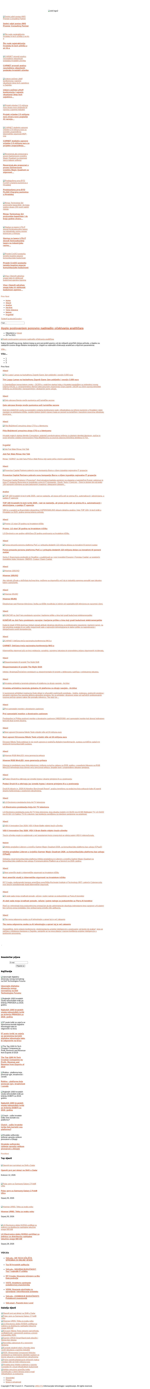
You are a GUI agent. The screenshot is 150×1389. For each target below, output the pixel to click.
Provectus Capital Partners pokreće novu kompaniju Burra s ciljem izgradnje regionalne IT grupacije (49, 475)
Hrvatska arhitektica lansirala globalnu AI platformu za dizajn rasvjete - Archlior (40, 688)
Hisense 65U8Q (10, 599)
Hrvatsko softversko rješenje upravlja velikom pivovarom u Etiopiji (12, 1146)
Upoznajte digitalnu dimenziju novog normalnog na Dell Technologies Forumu (11, 989)
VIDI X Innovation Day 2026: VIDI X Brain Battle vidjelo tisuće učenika (35, 830)
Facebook (10, 319)
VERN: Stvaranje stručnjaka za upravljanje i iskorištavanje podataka (22, 1290)
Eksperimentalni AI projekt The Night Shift (22, 667)
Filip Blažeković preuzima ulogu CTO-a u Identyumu (27, 431)
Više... (3, 349)
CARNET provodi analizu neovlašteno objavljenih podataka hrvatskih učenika (15, 68)
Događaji (9, 315)
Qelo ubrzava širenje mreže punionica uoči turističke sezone (31, 405)
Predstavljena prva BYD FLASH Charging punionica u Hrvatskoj (15, 192)
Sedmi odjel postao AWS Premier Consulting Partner (16, 25)
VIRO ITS (39, 1386)
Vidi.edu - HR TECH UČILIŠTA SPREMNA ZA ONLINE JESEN (19, 1259)
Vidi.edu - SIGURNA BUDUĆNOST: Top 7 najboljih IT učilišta (21, 1270)
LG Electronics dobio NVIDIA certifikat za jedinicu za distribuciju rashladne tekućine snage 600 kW (20, 1236)
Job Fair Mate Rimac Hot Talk (16, 454)
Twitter (3, 319)
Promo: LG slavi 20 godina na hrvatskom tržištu (25, 529)
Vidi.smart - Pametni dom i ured (19, 1303)
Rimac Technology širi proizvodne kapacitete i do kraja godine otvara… (15, 216)
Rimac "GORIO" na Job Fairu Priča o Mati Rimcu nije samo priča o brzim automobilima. (39, 459)
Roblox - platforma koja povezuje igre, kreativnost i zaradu (13, 1083)
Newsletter (10, 1378)
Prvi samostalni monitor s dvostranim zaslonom (25, 714)
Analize (9, 305)
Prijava (8, 1380)
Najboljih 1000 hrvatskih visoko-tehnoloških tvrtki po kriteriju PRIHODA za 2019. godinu (12, 1013)
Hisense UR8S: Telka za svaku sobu (17, 1211)
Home (8, 300)
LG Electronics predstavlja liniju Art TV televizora (26, 807)
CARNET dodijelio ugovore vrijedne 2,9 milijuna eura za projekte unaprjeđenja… (16, 143)
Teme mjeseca (12, 310)
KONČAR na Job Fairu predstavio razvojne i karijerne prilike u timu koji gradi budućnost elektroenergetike (52, 620)
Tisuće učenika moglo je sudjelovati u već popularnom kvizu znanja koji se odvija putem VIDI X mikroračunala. (48, 835)
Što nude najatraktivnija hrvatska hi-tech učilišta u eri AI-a (15, 45)
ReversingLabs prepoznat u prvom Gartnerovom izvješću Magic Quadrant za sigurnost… (16, 168)
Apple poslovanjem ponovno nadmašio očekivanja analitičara (42, 328)
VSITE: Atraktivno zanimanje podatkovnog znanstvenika (18, 1284)
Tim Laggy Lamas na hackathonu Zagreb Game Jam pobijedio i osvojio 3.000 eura (41, 380)
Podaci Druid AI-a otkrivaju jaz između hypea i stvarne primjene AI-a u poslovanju (41, 784)
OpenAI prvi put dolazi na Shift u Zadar (19, 1170)
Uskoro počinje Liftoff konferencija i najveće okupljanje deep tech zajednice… (13, 93)
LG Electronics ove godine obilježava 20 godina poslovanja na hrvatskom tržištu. (36, 533)
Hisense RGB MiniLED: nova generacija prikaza (25, 760)
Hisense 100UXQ (10, 575)
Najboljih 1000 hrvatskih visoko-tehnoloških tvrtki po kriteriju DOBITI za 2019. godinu (12, 1106)
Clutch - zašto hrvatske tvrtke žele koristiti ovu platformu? (11, 1127)
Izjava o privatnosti (13, 1382)
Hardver (9, 308)
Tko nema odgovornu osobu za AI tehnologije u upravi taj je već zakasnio (37, 924)
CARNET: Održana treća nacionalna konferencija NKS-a (28, 646)
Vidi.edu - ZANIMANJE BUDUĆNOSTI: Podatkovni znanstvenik (22, 1297)
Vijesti (8, 303)
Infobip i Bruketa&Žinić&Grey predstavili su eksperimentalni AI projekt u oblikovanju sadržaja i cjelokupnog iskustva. (51, 672)
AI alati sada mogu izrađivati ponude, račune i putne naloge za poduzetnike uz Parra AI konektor (47, 901)
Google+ (18, 319)
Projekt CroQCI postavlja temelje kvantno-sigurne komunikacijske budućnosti (15, 265)
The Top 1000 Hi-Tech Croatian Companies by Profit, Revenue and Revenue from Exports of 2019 (12, 1062)
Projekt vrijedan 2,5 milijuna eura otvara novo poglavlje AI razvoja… (16, 116)
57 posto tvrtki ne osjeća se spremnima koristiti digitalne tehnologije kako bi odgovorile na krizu (13, 1037)
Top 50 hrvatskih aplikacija (17, 1265)
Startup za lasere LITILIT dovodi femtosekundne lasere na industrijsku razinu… (14, 242)
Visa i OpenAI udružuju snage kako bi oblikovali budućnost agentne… (14, 287)
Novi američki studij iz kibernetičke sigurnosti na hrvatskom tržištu (34, 877)
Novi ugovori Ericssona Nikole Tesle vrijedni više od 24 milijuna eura (35, 737)
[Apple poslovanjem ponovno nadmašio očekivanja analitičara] (27, 339)
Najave (8, 312)
